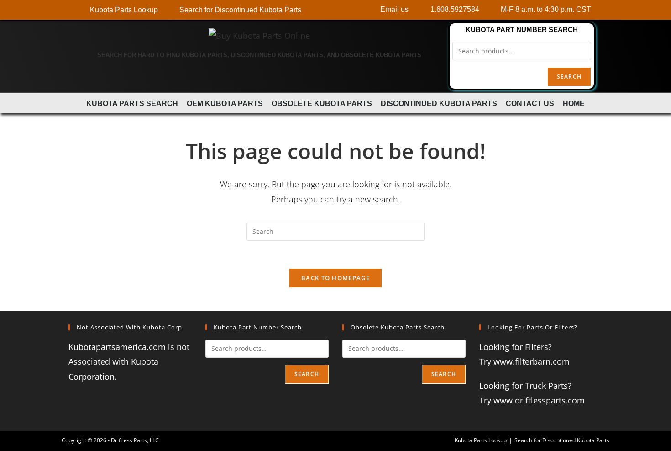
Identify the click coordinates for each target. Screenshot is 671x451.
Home (574, 103)
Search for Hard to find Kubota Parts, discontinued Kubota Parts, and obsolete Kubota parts (259, 55)
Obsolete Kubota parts (322, 103)
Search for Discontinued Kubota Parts (561, 440)
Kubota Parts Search (132, 103)
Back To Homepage (335, 278)
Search (569, 76)
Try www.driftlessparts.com (532, 400)
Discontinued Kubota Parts (439, 103)
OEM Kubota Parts (225, 103)
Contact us (530, 103)
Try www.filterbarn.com (524, 361)
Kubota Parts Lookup (481, 440)
